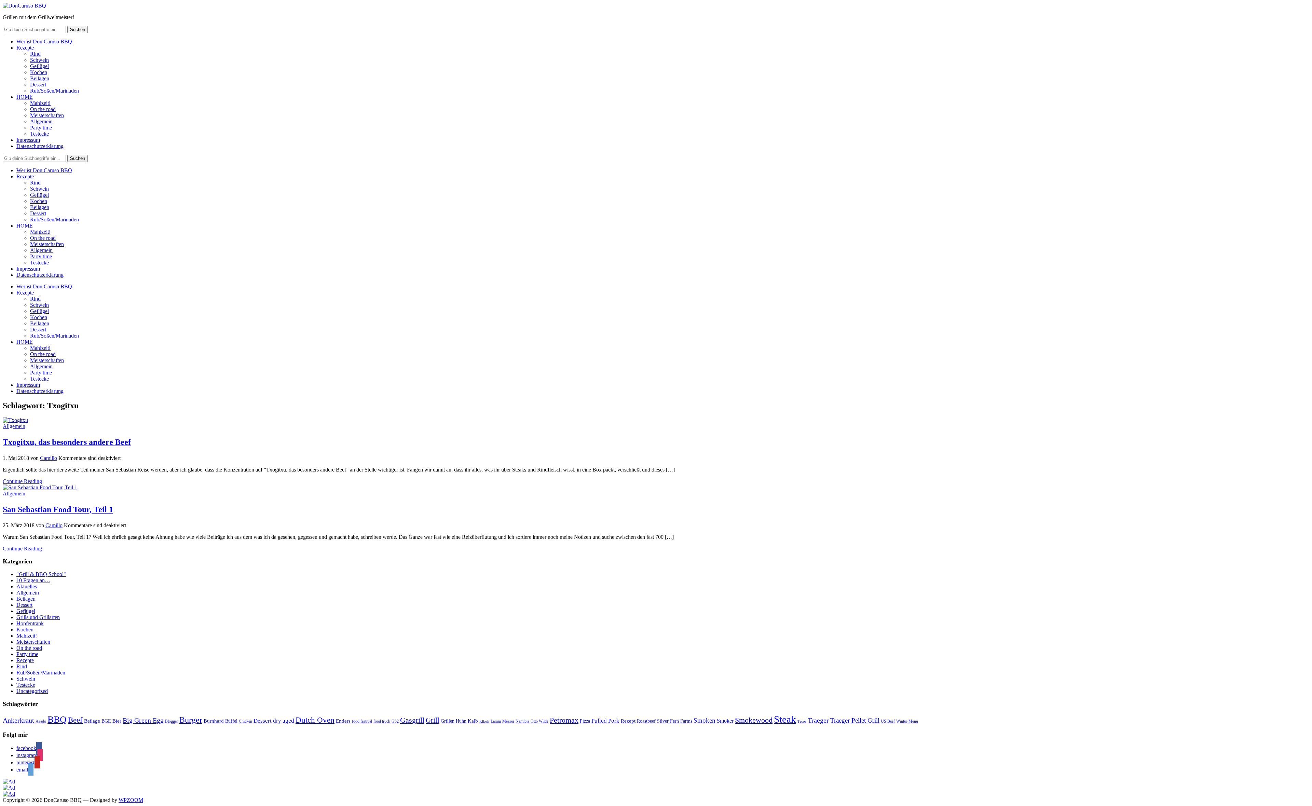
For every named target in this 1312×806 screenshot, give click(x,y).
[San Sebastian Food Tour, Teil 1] (40, 487)
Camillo (48, 458)
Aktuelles (26, 586)
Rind (35, 54)
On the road (43, 109)
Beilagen (39, 78)
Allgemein (41, 121)
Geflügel (39, 66)
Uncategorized (32, 691)
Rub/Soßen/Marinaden (54, 91)
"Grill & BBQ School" (41, 574)
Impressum (28, 140)
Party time (41, 128)
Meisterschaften (47, 115)
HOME (24, 97)
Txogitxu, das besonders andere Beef (67, 442)
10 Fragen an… (33, 580)
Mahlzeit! (40, 103)
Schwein (39, 60)
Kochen (38, 72)
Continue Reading (22, 481)
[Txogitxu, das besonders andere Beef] (15, 420)
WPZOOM (131, 800)
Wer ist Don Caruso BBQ (44, 41)
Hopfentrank (30, 623)
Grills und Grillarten (38, 617)
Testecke (39, 134)
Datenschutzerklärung (40, 146)
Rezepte (25, 48)
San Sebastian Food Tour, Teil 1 (58, 509)
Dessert (38, 84)
